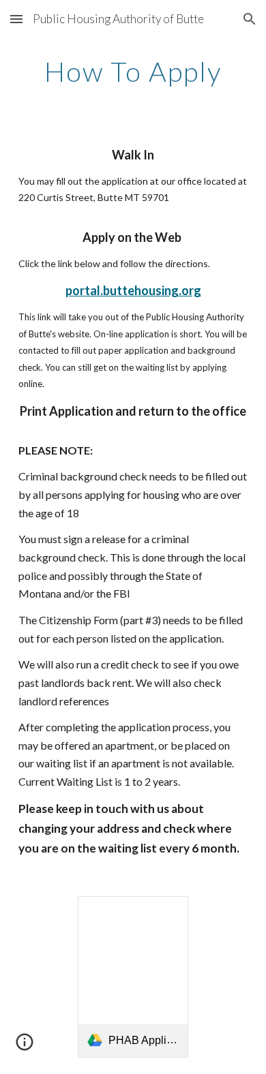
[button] (16, 18)
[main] (133, 71)
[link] (133, 976)
